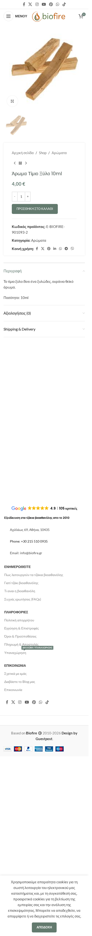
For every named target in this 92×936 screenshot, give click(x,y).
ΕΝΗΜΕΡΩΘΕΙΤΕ (17, 754)
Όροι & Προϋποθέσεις (20, 823)
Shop (42, 483)
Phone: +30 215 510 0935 (29, 728)
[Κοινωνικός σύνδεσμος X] (30, 4)
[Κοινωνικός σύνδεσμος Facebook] (24, 4)
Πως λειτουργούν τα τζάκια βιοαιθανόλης (33, 762)
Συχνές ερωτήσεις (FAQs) (22, 786)
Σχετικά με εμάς (15, 860)
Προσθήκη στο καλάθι (35, 539)
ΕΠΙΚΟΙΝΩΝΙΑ (15, 852)
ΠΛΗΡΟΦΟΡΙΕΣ (16, 799)
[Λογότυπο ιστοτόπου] (48, 16)
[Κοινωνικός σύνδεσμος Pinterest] (51, 4)
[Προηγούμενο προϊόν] (14, 493)
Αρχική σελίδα (23, 483)
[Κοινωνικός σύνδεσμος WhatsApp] (57, 4)
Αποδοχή (44, 927)
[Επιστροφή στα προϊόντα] (20, 493)
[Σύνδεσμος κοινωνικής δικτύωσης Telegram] (66, 579)
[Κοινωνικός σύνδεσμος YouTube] (43, 4)
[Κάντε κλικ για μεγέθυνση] (12, 101)
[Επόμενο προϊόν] (26, 493)
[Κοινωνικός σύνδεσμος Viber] (72, 579)
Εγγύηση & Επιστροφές (21, 815)
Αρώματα (59, 483)
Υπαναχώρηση (28, 838)
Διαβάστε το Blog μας (19, 868)
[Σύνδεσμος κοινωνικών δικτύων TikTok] (64, 4)
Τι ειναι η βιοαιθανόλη (19, 778)
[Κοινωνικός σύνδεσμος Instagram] (37, 4)
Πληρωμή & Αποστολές (21, 831)
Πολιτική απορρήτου (19, 807)
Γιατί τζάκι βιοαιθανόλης (21, 770)
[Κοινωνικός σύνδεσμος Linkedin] (55, 579)
